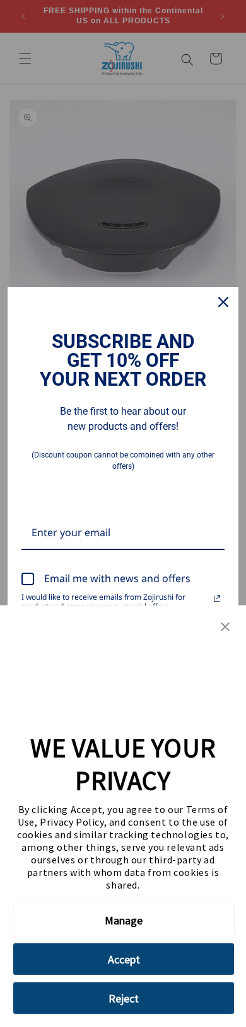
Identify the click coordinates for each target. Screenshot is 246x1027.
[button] (225, 628)
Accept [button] (124, 959)
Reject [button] (123, 998)
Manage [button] (124, 920)
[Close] (223, 302)
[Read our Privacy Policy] (217, 598)
